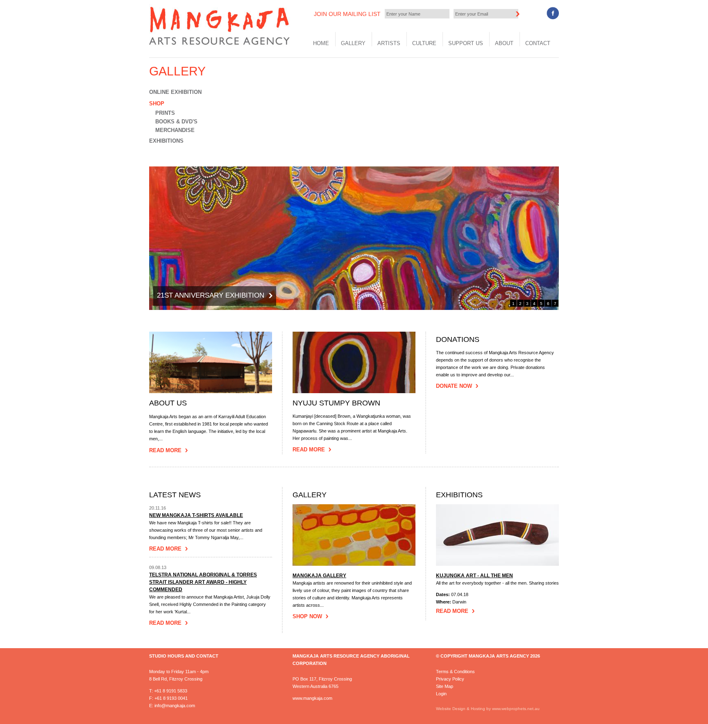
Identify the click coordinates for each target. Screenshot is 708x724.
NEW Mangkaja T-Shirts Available (196, 515)
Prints (165, 113)
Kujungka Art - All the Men (474, 575)
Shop (156, 103)
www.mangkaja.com (312, 698)
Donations (457, 340)
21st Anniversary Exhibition (210, 295)
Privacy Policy (450, 678)
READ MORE (452, 611)
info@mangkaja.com (174, 705)
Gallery (353, 43)
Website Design (450, 708)
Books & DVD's (176, 121)
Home (321, 43)
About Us (168, 403)
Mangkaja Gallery (319, 575)
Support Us (465, 43)
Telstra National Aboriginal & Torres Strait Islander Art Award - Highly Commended (203, 582)
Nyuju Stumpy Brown (336, 403)
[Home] (221, 45)
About (504, 43)
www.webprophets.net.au (516, 708)
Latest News (175, 495)
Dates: (443, 594)
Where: (444, 601)
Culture (424, 43)
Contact (537, 43)
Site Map (444, 686)
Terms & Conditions (455, 671)
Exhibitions (166, 141)
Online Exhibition (175, 92)
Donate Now (454, 386)
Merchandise (175, 130)
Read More (165, 450)
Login (441, 693)
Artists (388, 43)
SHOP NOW (307, 616)
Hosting (478, 708)
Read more (165, 549)
